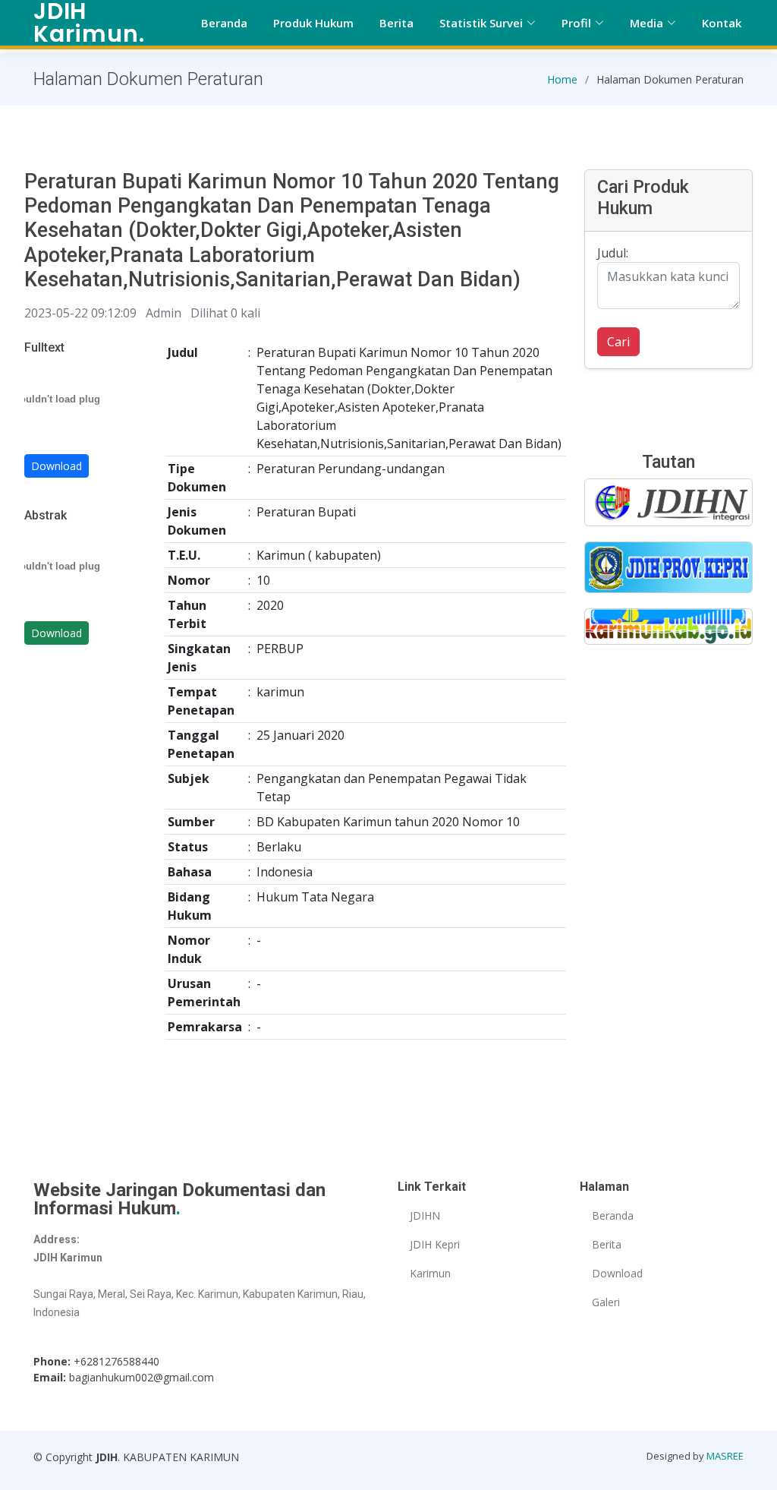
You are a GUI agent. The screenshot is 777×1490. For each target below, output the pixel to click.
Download (56, 466)
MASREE (725, 1456)
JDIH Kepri (435, 1244)
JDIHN (425, 1216)
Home (562, 79)
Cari (618, 341)
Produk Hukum (313, 22)
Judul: (612, 253)
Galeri (606, 1302)
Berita (396, 22)
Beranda (224, 22)
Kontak (721, 22)
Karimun (430, 1273)
